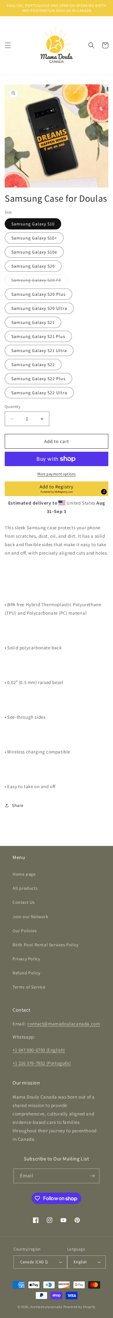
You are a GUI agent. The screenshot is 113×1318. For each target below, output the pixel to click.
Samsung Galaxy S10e (34, 252)
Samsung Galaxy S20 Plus (38, 294)
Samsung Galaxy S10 (33, 224)
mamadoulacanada (46, 1307)
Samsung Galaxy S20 (33, 266)
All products (25, 888)
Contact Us (24, 902)
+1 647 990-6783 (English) (39, 1050)
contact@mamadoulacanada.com (63, 1024)
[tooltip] (104, 492)
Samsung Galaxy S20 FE (39, 281)
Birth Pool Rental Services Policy (45, 945)
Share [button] (18, 805)
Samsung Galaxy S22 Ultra (39, 392)
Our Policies (25, 930)
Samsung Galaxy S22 (33, 364)
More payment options (56, 473)
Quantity (12, 406)
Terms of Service (29, 987)
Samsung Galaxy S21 (33, 322)
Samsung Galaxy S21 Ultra (39, 350)
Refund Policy (26, 973)
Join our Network (30, 916)
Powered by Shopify (79, 1307)
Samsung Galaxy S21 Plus (38, 336)
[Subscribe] (92, 1176)
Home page (24, 874)
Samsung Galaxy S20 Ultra (39, 308)
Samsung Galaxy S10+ (34, 238)
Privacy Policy (26, 959)
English (80, 1262)
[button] (8, 45)
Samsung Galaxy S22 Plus (38, 378)
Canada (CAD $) (34, 1262)
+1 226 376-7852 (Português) (42, 1063)
